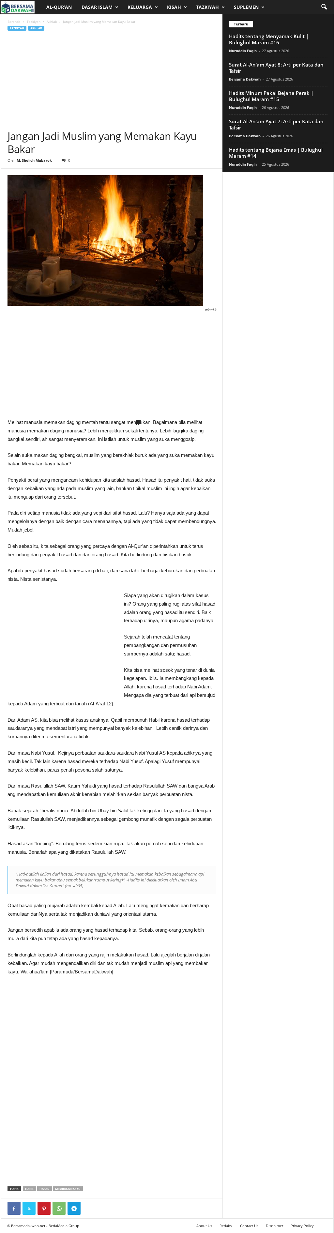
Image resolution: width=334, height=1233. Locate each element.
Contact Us (249, 1225)
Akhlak (52, 21)
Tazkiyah (207, 7)
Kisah (174, 7)
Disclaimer (274, 1225)
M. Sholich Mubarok (34, 160)
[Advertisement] (112, 80)
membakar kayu (68, 1189)
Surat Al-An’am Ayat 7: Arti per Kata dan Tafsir (276, 124)
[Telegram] (74, 1208)
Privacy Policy (302, 1225)
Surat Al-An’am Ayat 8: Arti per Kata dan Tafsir (276, 67)
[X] (29, 1208)
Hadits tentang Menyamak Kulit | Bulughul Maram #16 (269, 39)
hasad (44, 1189)
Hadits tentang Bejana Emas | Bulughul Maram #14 (276, 152)
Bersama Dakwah (245, 79)
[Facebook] (14, 1208)
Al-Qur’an (59, 7)
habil (29, 1189)
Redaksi (226, 1225)
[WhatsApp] (59, 1208)
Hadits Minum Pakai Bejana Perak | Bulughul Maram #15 (271, 96)
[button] (324, 7)
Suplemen (246, 7)
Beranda (14, 21)
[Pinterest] (44, 1208)
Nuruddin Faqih (243, 50)
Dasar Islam (97, 7)
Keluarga (140, 7)
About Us (204, 1225)
